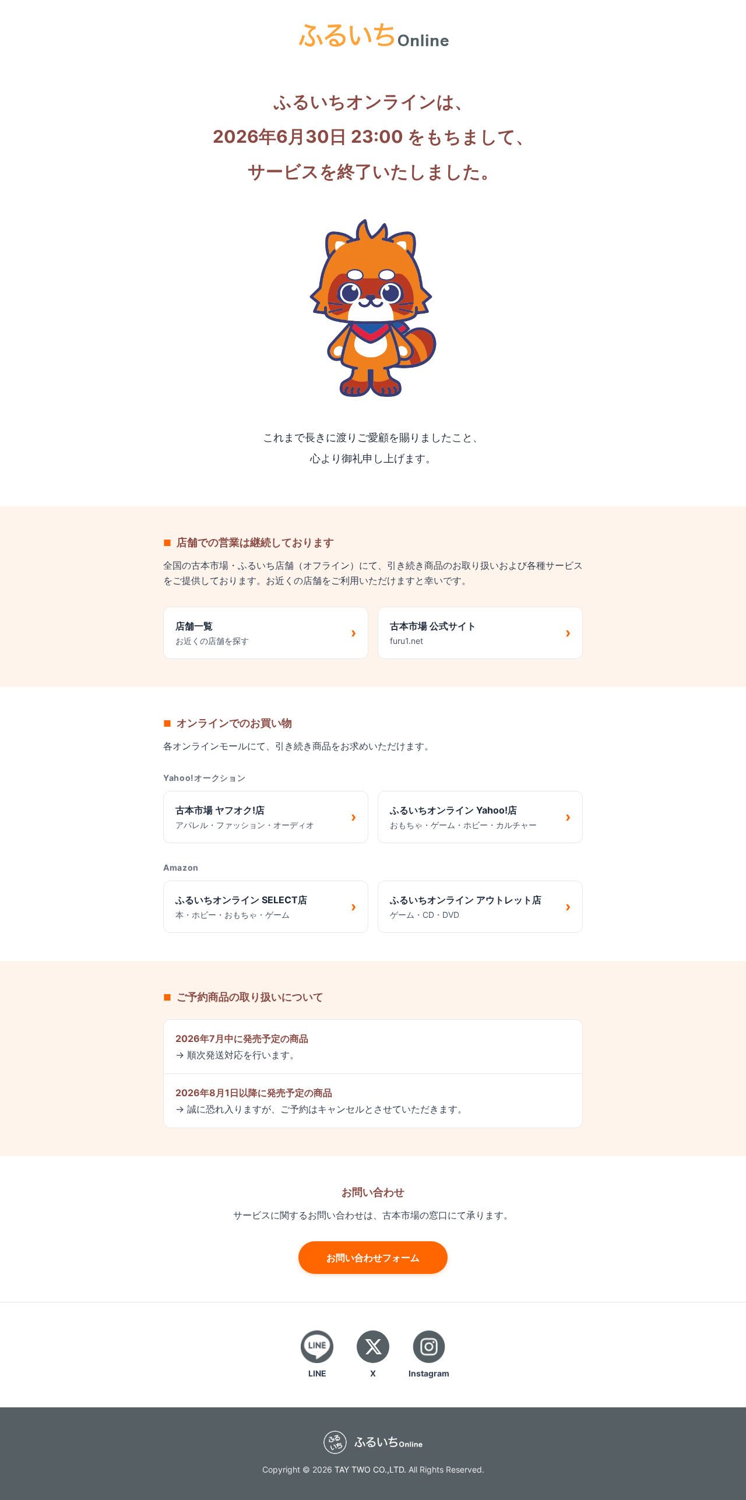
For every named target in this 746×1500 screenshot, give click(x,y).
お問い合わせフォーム (373, 1257)
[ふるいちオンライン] (373, 34)
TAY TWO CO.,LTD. (370, 1469)
